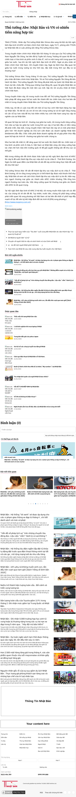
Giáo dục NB (61, 737)
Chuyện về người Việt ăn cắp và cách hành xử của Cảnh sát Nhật (32, 241)
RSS (41, 792)
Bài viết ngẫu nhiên (14, 255)
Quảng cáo (43, 767)
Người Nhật (42, 744)
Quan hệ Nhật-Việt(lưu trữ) (14, 22)
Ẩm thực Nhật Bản (44, 734)
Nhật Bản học (45, 16)
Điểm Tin (33, 16)
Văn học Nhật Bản (44, 737)
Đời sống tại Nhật (25, 737)
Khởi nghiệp (61, 751)
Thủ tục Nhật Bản (25, 741)
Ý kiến (58, 744)
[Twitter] (69, 792)
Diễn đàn (20, 16)
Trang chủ (8, 16)
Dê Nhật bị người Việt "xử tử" (19, 237)
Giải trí (40, 748)
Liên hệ (3, 744)
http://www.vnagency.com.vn (17, 202)
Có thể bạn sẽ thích (9, 439)
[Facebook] (65, 792)
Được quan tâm (12, 311)
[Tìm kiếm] (26, 11)
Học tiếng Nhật (43, 741)
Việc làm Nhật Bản (25, 744)
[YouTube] (73, 792)
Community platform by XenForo (40, 783)
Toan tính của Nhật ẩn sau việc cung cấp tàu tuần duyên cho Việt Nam (35, 249)
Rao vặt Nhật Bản (44, 751)
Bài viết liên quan (8, 472)
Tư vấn (4, 767)
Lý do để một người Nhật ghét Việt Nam (23, 245)
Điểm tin (22, 734)
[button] (24, 16)
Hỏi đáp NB (60, 741)
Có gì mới (59, 16)
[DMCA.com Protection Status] (13, 792)
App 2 (57, 760)
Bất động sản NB (62, 734)
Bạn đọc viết (61, 748)
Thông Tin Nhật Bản (38, 701)
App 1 (20, 760)
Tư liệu (3, 741)
